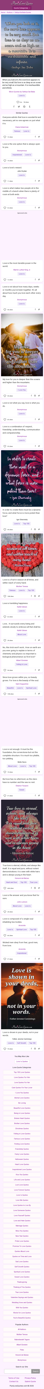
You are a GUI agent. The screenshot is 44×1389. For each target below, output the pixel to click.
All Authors (22, 1329)
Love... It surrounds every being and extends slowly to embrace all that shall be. (22, 625)
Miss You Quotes (22, 1231)
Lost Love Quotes (22, 1185)
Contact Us (13, 1381)
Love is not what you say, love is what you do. (21, 404)
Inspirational (17, 155)
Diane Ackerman (22, 127)
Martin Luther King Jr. (22, 270)
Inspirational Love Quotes (22, 1169)
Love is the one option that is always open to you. (21, 145)
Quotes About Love (22, 1251)
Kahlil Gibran (22, 607)
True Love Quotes (22, 1292)
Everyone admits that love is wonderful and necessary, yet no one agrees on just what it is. (22, 120)
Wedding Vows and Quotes (22, 1302)
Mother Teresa (22, 586)
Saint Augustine (22, 684)
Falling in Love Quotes (22, 1134)
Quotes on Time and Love (22, 1256)
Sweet (21, 790)
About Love (22, 634)
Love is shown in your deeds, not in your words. (20, 1034)
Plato (22, 1350)
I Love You (22, 390)
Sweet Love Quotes (22, 1277)
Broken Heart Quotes (22, 1118)
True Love (33, 882)
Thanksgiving (22, 1282)
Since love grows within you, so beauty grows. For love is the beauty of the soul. (21, 679)
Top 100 (26, 524)
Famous (17, 131)
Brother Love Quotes (22, 1123)
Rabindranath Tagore (22, 1340)
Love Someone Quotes (22, 1210)
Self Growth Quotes (22, 1267)
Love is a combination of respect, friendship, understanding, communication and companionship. (21, 429)
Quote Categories (22, 8)
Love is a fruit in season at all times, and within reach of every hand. (20, 581)
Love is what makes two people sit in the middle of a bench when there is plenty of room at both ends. (21, 191)
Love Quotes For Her (22, 1082)
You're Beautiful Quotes (22, 1318)
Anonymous (22, 151)
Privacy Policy (30, 1378)
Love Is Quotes (22, 1061)
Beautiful (10, 688)
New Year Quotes (21, 1236)
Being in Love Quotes (22, 1113)
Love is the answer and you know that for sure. (21, 897)
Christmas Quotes (22, 1129)
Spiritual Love (31, 688)
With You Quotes (22, 1308)
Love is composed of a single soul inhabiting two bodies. (18, 920)
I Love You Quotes (22, 1093)
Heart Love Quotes (22, 1164)
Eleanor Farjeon (22, 786)
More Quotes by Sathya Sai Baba (22, 92)
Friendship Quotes (22, 1149)
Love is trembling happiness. (15, 603)
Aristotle (22, 925)
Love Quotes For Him (22, 1077)
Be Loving (22, 1103)
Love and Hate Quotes (22, 1221)
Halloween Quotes (22, 1159)
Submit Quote (30, 1381)
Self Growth (21, 1043)
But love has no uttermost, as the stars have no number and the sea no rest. (20, 780)
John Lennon (22, 902)
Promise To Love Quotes (22, 1246)
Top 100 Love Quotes (22, 1072)
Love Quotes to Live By (22, 1205)
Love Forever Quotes (22, 1190)
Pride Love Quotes (22, 1241)
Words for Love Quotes (22, 1313)
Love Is (22, 96)
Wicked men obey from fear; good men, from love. (20, 944)
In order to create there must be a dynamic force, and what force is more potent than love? (22, 513)
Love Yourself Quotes (22, 1216)
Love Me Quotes (22, 1200)
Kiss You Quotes (22, 1175)
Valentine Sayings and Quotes (22, 1297)
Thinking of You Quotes (22, 1287)
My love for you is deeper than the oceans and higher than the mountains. (21, 381)
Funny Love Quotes (22, 1154)
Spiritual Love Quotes (22, 1272)
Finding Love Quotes (22, 1144)
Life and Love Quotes (22, 1180)
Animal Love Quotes (21, 1098)
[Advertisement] (22, 236)
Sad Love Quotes (21, 1262)
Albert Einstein (22, 660)
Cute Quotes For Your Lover (22, 1088)
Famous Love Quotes (22, 1139)
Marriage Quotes (22, 1226)
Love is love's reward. (12, 167)
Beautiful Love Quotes (22, 1108)
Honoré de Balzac (22, 878)
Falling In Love (21, 664)
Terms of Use (13, 1378)
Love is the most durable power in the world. (19, 264)
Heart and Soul (11, 882)
